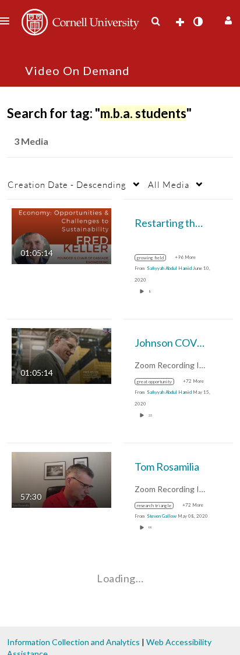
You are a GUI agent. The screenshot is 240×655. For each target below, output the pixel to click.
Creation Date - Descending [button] (67, 184)
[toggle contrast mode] (197, 21)
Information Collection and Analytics (73, 642)
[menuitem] (155, 21)
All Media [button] (168, 184)
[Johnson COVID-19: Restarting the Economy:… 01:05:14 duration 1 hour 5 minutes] (61, 355)
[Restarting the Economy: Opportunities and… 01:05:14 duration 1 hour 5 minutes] (61, 235)
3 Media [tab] (31, 141)
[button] (227, 19)
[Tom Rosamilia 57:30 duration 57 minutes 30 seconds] (61, 479)
